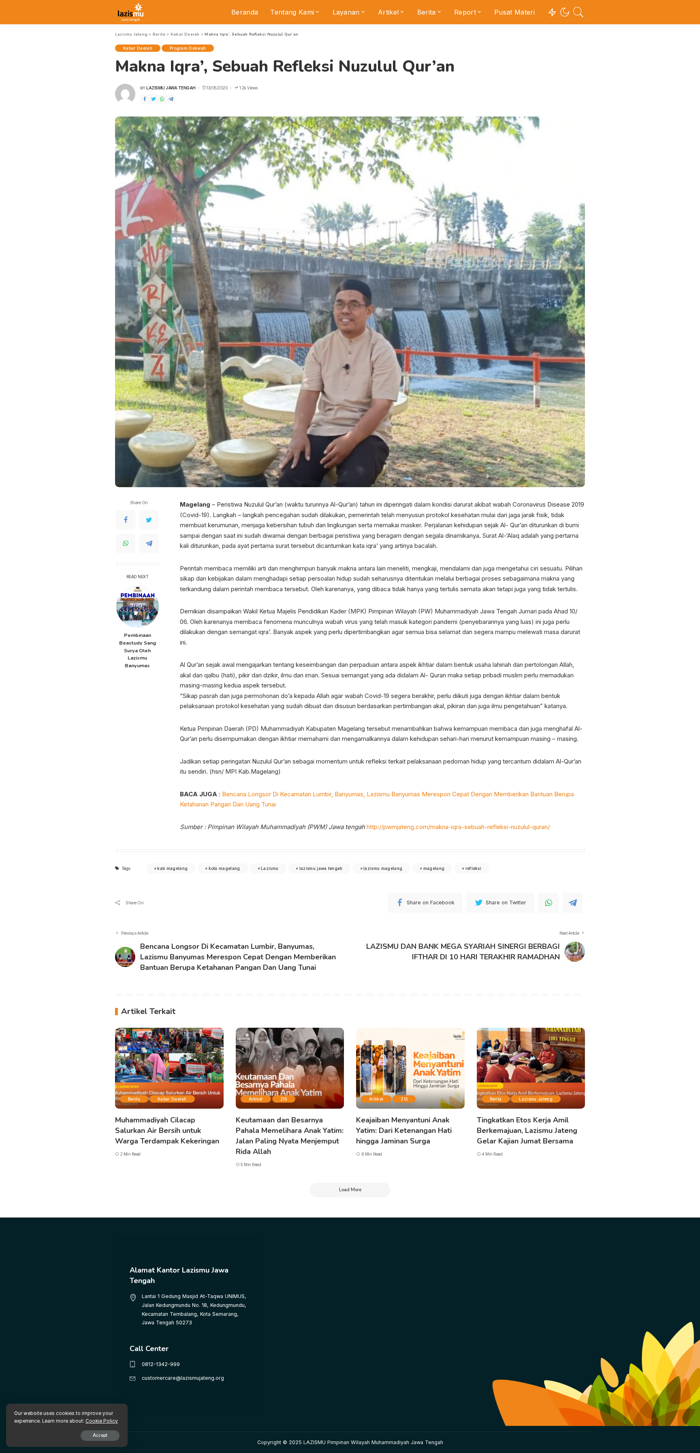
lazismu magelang (382, 868)
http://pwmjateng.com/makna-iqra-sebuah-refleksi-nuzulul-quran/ (458, 827)
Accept (100, 1435)
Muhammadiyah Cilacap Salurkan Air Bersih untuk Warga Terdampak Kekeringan (167, 1130)
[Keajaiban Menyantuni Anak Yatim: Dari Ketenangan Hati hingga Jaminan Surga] (410, 1068)
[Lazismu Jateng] (130, 12)
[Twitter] (153, 99)
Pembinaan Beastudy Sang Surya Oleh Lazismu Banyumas (137, 650)
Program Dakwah (188, 48)
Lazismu (269, 868)
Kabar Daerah (137, 48)
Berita (134, 1099)
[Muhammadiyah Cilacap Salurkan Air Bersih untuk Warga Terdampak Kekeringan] (169, 1068)
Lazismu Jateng (536, 1099)
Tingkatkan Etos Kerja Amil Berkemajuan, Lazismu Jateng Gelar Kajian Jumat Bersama (527, 1130)
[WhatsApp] (162, 99)
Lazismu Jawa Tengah (171, 88)
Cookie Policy (101, 1421)
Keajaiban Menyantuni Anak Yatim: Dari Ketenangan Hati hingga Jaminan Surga (404, 1130)
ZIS (283, 1099)
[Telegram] (170, 99)
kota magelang (224, 868)
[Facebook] (144, 99)
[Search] (578, 12)
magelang (434, 868)
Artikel (256, 1099)
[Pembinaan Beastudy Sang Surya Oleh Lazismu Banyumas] (137, 606)
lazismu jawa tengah (321, 868)
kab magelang (172, 868)
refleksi (473, 868)
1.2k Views (248, 88)
